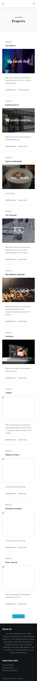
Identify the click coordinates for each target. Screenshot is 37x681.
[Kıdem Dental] (18, 120)
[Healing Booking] (18, 524)
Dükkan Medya (12, 455)
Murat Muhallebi (13, 161)
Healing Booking (13, 509)
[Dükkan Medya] (18, 470)
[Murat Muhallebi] (18, 177)
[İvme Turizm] (18, 578)
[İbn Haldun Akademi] (18, 290)
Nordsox (9, 336)
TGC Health (10, 215)
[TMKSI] (18, 408)
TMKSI (8, 393)
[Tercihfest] (18, 61)
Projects (8, 42)
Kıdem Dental (11, 105)
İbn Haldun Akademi (15, 274)
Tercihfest (10, 46)
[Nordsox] (18, 352)
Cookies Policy (8, 668)
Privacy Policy (7, 665)
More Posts (18, 616)
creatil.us (20, 678)
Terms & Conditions (9, 670)
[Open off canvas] (34, 4)
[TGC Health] (18, 230)
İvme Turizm (11, 562)
